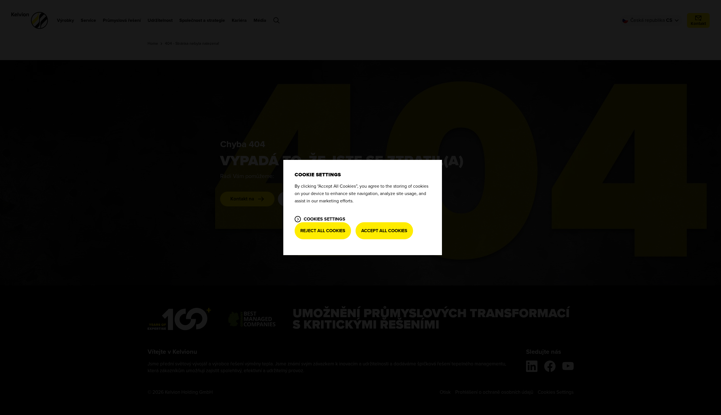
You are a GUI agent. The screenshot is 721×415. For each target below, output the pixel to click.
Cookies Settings (324, 219)
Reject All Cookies (322, 231)
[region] (362, 207)
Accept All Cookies (384, 231)
